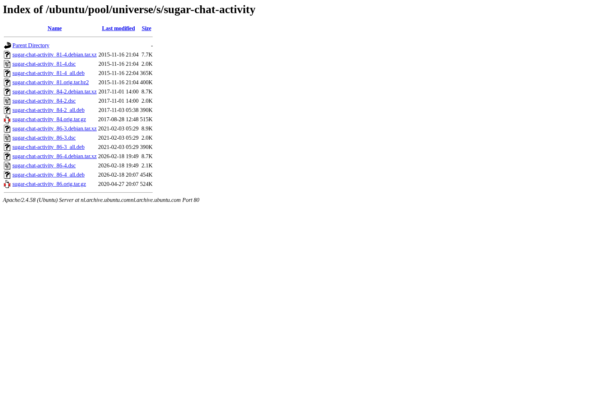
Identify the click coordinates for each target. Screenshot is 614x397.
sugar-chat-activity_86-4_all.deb (48, 175)
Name (55, 28)
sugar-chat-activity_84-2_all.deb (48, 110)
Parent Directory (30, 45)
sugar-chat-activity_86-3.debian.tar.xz (54, 128)
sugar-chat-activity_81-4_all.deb (48, 73)
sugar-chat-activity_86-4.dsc (44, 165)
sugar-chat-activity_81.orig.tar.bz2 (50, 82)
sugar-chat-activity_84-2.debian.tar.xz (54, 91)
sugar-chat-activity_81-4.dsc (44, 64)
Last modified (118, 28)
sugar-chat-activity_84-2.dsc (44, 101)
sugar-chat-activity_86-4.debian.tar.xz (54, 156)
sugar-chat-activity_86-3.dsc (44, 138)
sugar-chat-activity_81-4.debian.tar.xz (54, 55)
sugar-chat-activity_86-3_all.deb (48, 147)
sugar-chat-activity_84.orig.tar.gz (49, 119)
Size (146, 28)
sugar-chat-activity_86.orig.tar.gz (49, 184)
